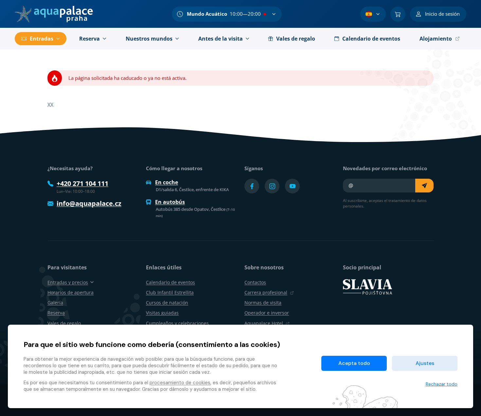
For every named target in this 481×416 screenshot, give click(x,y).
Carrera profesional (265, 292)
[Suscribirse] (424, 185)
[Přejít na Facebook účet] (251, 186)
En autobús (170, 202)
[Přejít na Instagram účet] (272, 186)
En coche (166, 182)
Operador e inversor (266, 313)
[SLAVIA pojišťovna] (367, 286)
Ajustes (425, 363)
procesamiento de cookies (180, 382)
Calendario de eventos (170, 282)
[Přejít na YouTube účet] (292, 186)
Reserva (56, 313)
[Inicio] (54, 14)
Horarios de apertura (70, 292)
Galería (55, 302)
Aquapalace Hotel (263, 323)
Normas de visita (262, 302)
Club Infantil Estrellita (170, 292)
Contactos (255, 282)
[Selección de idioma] (373, 14)
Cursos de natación (167, 302)
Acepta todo (354, 363)
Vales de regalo (64, 323)
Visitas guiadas (162, 313)
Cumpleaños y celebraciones (177, 323)
